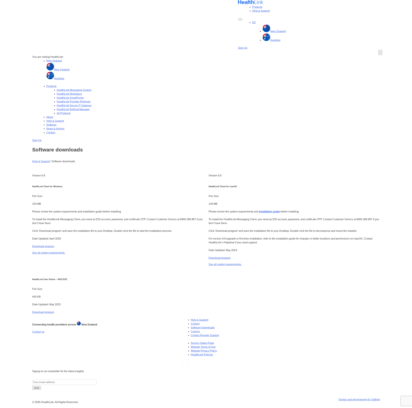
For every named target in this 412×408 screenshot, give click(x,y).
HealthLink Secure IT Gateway (74, 105)
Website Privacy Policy (204, 350)
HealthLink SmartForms (70, 97)
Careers (195, 331)
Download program (43, 246)
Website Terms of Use (203, 347)
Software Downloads (203, 327)
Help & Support (261, 10)
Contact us (38, 331)
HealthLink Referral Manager (73, 109)
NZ (254, 22)
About (49, 117)
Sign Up (242, 48)
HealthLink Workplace (69, 94)
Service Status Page (202, 343)
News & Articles (55, 128)
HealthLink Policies (202, 354)
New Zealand (278, 31)
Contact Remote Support (205, 335)
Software (51, 124)
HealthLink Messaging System (74, 90)
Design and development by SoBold (359, 399)
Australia (275, 40)
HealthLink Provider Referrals (73, 101)
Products (257, 7)
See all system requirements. (48, 252)
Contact (50, 132)
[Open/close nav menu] (240, 19)
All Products (63, 113)
